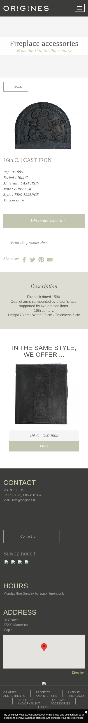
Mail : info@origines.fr (19, 500)
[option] (44, 126)
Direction (78, 672)
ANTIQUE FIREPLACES (76, 694)
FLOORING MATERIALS (44, 708)
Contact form (30, 536)
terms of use (52, 714)
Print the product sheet (30, 242)
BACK (17, 87)
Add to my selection (47, 220)
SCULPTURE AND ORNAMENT (29, 702)
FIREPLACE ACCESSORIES (60, 702)
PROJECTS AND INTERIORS (46, 694)
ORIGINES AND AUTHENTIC (14, 694)
